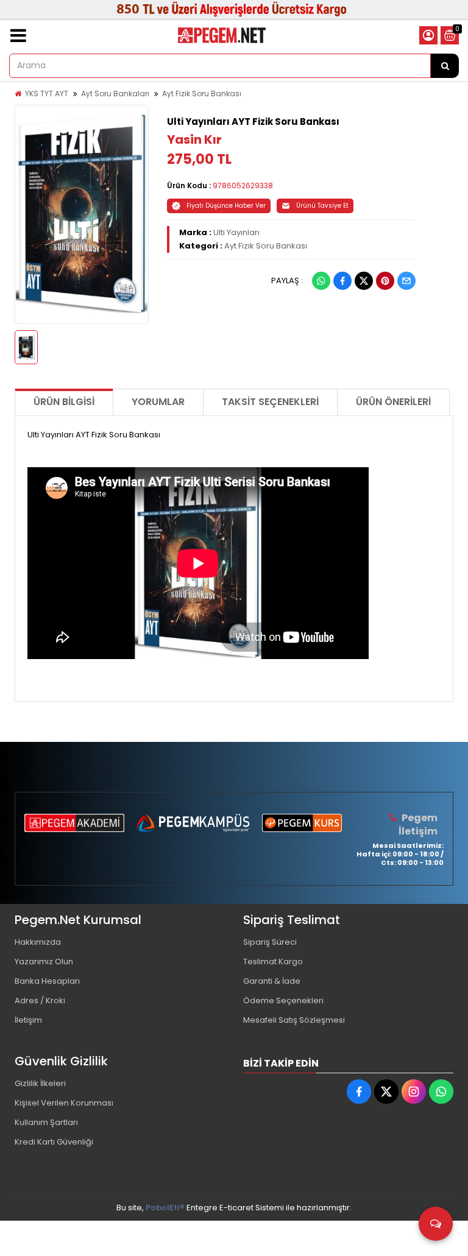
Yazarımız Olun (44, 961)
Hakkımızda (38, 942)
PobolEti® (165, 1207)
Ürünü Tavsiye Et (322, 205)
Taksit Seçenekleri (270, 402)
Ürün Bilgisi (64, 402)
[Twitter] (364, 281)
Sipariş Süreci (270, 942)
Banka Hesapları (47, 981)
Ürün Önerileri (393, 402)
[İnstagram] (414, 1091)
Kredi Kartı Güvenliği (54, 1142)
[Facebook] (342, 281)
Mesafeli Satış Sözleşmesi (294, 1020)
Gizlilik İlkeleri (40, 1083)
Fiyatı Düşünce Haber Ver (226, 205)
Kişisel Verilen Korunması (64, 1103)
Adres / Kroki (40, 1000)
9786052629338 (243, 185)
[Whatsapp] (321, 281)
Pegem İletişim (418, 824)
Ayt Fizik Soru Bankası (201, 93)
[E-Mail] (406, 281)
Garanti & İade (271, 981)
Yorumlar (158, 402)
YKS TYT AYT (46, 93)
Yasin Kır (194, 139)
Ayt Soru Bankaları (115, 93)
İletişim (28, 1020)
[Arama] (445, 66)
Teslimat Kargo (273, 961)
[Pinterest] (385, 281)
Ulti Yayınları (236, 232)
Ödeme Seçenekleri (283, 1000)
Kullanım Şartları (46, 1122)
